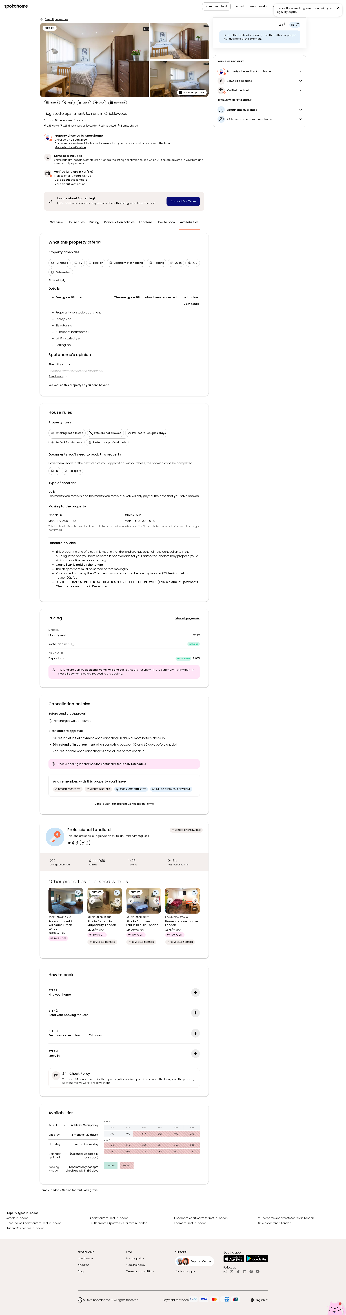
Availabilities (189, 222)
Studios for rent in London (274, 1223)
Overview (56, 222)
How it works (258, 6)
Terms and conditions (140, 1271)
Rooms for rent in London (190, 1223)
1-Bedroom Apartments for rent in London (201, 1218)
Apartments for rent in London (109, 1218)
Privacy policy (135, 1258)
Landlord (145, 222)
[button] (323, 6)
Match (240, 6)
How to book (166, 222)
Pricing (94, 222)
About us (83, 1265)
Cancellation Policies (119, 222)
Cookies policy (135, 1265)
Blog (81, 1271)
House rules (76, 222)
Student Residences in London (25, 1228)
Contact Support (186, 1271)
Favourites (280, 6)
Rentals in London (17, 1218)
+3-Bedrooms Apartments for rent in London (118, 1223)
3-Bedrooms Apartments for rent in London (33, 1223)
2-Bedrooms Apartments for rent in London (286, 1218)
